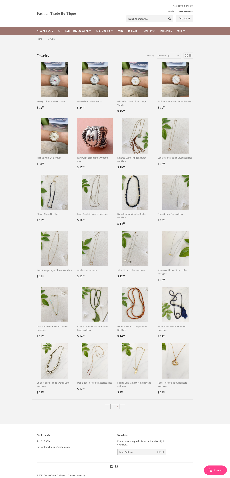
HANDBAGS (149, 31)
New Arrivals (45, 31)
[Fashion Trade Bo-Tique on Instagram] (116, 467)
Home (39, 39)
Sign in (171, 11)
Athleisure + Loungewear (73, 31)
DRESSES (133, 31)
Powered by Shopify (76, 475)
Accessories (103, 31)
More (180, 31)
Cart (187, 18)
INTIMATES (166, 31)
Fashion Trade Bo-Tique (56, 13)
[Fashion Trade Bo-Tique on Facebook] (111, 467)
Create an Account (185, 11)
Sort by (150, 55)
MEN (120, 31)
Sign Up (160, 452)
